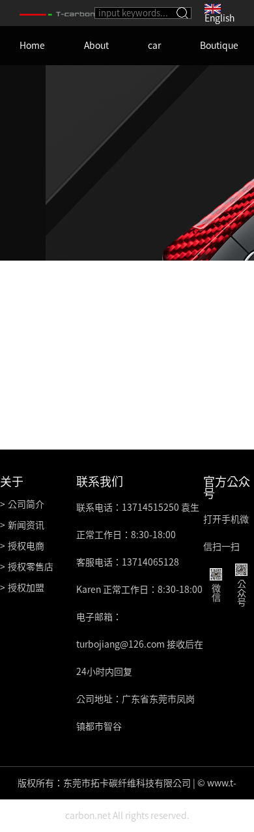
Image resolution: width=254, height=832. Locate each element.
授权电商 (26, 546)
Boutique (219, 45)
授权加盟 (26, 587)
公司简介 (26, 504)
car (154, 45)
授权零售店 (30, 566)
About (96, 45)
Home (32, 45)
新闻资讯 (26, 525)
